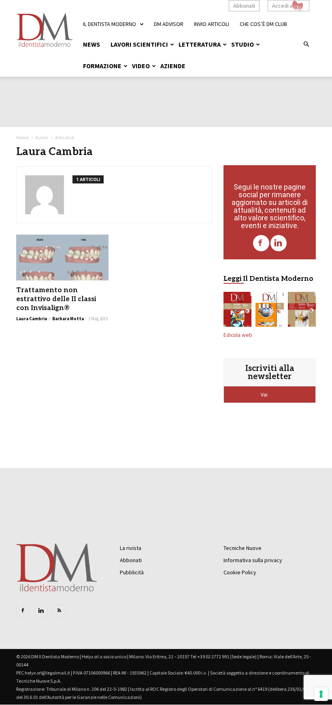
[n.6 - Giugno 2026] (269, 311)
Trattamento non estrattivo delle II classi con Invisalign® (56, 299)
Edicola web (237, 335)
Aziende (172, 66)
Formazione (102, 66)
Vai (265, 394)
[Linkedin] (278, 243)
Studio (242, 44)
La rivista (130, 548)
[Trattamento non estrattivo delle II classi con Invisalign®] (62, 257)
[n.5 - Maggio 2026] (302, 311)
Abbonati (244, 5)
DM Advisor (168, 24)
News (91, 44)
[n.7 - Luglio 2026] (237, 311)
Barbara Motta (68, 318)
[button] (306, 44)
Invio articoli (211, 24)
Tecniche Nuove (242, 548)
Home (22, 137)
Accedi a (282, 5)
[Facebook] (261, 243)
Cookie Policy (239, 572)
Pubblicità (132, 572)
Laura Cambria (31, 318)
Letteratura (200, 44)
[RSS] (59, 610)
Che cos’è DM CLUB (263, 24)
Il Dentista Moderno (109, 24)
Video (141, 66)
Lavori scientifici (139, 44)
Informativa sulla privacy (252, 560)
